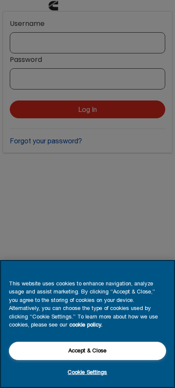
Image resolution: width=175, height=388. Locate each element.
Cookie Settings (87, 372)
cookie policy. (85, 324)
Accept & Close (87, 350)
